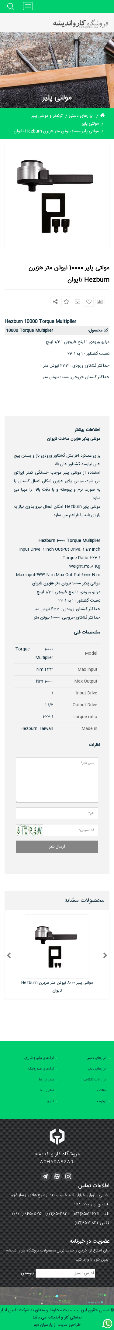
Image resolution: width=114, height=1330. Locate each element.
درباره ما (101, 1101)
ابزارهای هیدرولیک (41, 1069)
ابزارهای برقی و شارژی (39, 1058)
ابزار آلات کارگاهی (94, 1080)
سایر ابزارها (46, 1080)
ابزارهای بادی (97, 1069)
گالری (50, 1101)
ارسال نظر (57, 846)
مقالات (101, 1090)
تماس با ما (47, 1090)
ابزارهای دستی (96, 1058)
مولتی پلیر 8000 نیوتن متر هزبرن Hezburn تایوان (57, 986)
